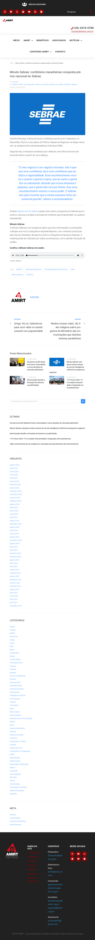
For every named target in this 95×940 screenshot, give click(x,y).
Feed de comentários (18, 821)
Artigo (12, 640)
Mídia (12, 709)
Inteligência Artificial (17, 695)
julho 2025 (14, 507)
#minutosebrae (17, 275)
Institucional (14, 692)
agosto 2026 (15, 465)
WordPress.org (15, 825)
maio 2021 (14, 599)
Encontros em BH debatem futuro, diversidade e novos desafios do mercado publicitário (44, 423)
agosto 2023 (15, 543)
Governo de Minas (17, 689)
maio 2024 (14, 530)
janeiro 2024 (14, 537)
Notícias (45, 84)
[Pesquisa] (77, 12)
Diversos (38, 84)
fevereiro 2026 (15, 485)
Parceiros (67, 84)
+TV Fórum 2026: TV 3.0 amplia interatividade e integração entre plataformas (40, 439)
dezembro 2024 (16, 524)
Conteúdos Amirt (16, 663)
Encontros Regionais (18, 676)
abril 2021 (13, 602)
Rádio (12, 754)
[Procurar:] (45, 401)
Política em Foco (16, 748)
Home (11, 63)
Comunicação (29, 84)
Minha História (15, 715)
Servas (12, 781)
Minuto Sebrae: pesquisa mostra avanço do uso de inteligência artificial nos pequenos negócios (67, 367)
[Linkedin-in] (35, 11)
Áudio (20, 84)
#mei (73, 269)
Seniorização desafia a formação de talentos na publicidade (36, 382)
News (12, 725)
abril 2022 (13, 566)
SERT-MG (13, 777)
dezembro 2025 (16, 491)
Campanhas (14, 653)
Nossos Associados (17, 728)
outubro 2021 (15, 583)
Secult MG (14, 771)
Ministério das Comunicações (21, 718)
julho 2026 (14, 468)
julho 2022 (14, 563)
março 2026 (14, 481)
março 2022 (14, 570)
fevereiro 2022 (15, 573)
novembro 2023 (16, 540)
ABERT (12, 627)
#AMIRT (19, 269)
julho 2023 (14, 547)
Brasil (12, 650)
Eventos (13, 679)
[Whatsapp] (17, 11)
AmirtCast (14, 636)
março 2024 (14, 534)
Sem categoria (15, 774)
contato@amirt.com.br (82, 31)
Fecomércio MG (16, 686)
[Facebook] (11, 11)
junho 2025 (14, 511)
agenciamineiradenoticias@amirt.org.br (55, 888)
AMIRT (15, 84)
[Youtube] (29, 11)
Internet (13, 702)
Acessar (13, 815)
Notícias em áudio (56, 84)
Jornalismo (14, 705)
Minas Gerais (15, 712)
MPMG (12, 722)
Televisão (13, 794)
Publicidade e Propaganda (20, 751)
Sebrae (74, 84)
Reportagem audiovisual (19, 764)
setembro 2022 (15, 557)
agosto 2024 (15, 527)
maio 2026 (14, 475)
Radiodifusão (15, 758)
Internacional (15, 699)
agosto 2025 (15, 504)
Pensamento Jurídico (18, 741)
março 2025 (14, 521)
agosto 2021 (15, 589)
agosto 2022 (15, 560)
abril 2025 (13, 517)
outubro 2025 (15, 498)
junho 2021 (14, 596)
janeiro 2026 (14, 488)
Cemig (12, 656)
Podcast (13, 745)
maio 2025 (14, 514)
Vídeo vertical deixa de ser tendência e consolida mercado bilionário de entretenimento (44, 444)
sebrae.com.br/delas (27, 211)
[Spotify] (23, 11)
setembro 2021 (15, 586)
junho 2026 (14, 471)
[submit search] (90, 12)
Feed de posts (15, 818)
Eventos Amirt (15, 682)
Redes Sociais (15, 761)
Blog (11, 646)
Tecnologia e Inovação (18, 787)
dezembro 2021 (16, 580)
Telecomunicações (17, 791)
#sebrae (30, 275)
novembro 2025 (16, 494)
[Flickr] (41, 11)
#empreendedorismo (34, 269)
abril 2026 (13, 478)
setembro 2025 (15, 501)
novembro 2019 (16, 606)
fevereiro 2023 (15, 553)
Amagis (13, 630)
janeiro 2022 (14, 576)
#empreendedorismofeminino (56, 269)
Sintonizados (15, 784)
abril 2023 (13, 550)
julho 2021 (14, 593)
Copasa (13, 666)
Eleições (13, 673)
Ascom (15, 82)
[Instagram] (4, 11)
